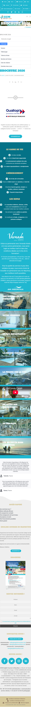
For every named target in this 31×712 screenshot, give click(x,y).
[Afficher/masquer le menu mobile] (30, 16)
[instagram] (19, 661)
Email (15, 610)
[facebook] (4, 661)
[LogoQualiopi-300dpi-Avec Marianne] (15, 107)
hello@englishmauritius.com (18, 642)
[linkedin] (26, 661)
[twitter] (12, 661)
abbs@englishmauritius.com (17, 644)
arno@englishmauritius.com (15, 648)
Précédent (28, 27)
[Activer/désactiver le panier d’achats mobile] (27, 16)
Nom (15, 605)
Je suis (15, 615)
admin (3, 75)
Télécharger (3, 43)
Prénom (15, 599)
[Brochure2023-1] (15, 561)
